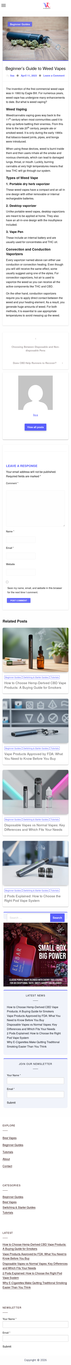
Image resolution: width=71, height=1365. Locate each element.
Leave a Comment (54, 75)
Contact (7, 1166)
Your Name (14, 1075)
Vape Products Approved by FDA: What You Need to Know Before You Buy (33, 756)
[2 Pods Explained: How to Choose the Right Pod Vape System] (35, 863)
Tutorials (55, 677)
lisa (12, 75)
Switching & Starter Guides (35, 677)
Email (10, 547)
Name (10, 531)
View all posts (35, 427)
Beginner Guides (20, 24)
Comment (12, 483)
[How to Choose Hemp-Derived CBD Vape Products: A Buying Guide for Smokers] (35, 650)
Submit (11, 1102)
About (6, 1159)
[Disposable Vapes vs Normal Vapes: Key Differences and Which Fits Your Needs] (35, 792)
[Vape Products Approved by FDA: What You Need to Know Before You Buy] (35, 721)
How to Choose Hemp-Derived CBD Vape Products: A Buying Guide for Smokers (35, 685)
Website (10, 564)
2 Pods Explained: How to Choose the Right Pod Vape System (32, 898)
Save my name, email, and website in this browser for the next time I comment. (34, 590)
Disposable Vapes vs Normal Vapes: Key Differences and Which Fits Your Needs (34, 827)
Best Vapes (10, 1138)
